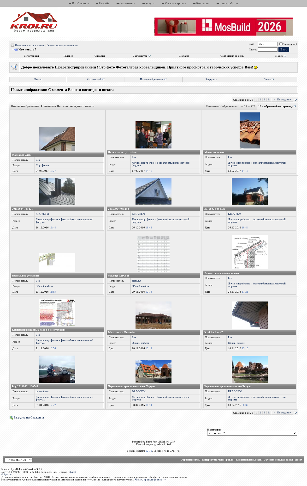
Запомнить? (290, 44)
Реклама (184, 56)
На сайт (104, 3)
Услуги (149, 3)
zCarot (72, 472)
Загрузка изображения (28, 417)
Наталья (136, 280)
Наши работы (228, 3)
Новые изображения (151, 79)
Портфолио (42, 165)
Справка (99, 56)
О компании (127, 3)
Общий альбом (44, 286)
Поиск (279, 56)
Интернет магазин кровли (30, 45)
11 (269, 99)
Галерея (68, 56)
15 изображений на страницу (275, 106)
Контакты (202, 3)
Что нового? (94, 79)
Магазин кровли (175, 3)
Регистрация (31, 56)
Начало (38, 79)
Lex (38, 160)
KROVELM (42, 214)
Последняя (284, 99)
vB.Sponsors (6, 474)
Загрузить (211, 79)
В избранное (80, 3)
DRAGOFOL (139, 391)
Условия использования (278, 459)
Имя (251, 44)
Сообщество (140, 56)
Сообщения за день (232, 56)
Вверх (298, 459)
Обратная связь (190, 459)
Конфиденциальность (249, 459)
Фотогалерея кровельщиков (62, 45)
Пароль (253, 49)
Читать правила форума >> (150, 479)
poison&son (42, 391)
